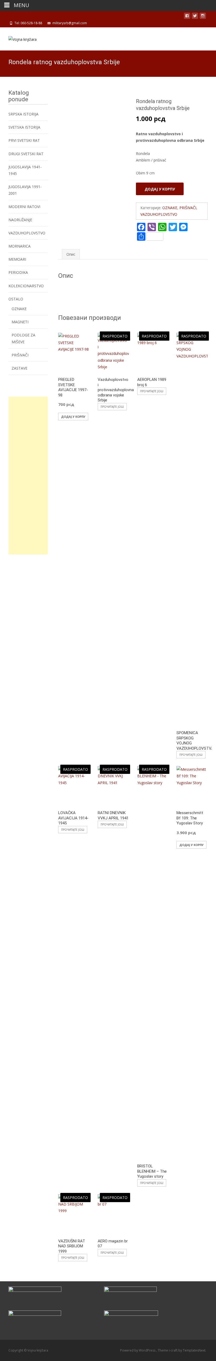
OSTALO (15, 298)
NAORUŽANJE (20, 219)
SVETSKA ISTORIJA (24, 127)
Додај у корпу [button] (73, 417)
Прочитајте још (112, 407)
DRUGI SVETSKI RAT (25, 153)
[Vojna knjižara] (18, 37)
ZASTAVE (19, 368)
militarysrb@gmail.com (69, 23)
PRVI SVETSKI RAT (24, 140)
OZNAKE (169, 207)
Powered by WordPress (138, 1350)
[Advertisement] (28, 476)
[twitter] (195, 16)
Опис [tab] (70, 254)
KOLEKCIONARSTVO (26, 285)
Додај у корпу (160, 188)
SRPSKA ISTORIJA (23, 114)
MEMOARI (17, 259)
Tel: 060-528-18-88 (28, 23)
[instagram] (203, 16)
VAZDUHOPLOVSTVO (158, 214)
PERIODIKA (18, 272)
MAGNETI (20, 321)
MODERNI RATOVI (24, 206)
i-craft (173, 1350)
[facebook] (187, 16)
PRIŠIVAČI (187, 207)
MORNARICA (19, 246)
